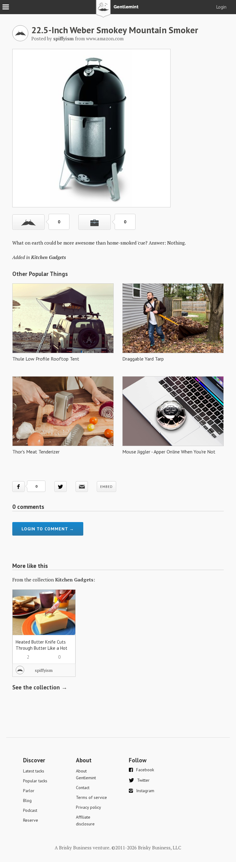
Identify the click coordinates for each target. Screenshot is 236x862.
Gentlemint (118, 11)
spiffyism (44, 670)
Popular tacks (35, 781)
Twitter (143, 780)
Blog (27, 800)
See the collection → (39, 687)
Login (221, 7)
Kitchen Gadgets (48, 257)
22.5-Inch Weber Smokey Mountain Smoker (114, 30)
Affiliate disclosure (85, 820)
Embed (106, 487)
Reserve (30, 820)
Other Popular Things (40, 273)
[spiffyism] (20, 39)
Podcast (30, 810)
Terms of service (91, 797)
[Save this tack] (94, 222)
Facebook (145, 770)
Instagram (145, 790)
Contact (82, 787)
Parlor (28, 790)
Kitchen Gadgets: (75, 580)
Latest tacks (33, 771)
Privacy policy (88, 807)
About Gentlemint (86, 774)
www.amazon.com (105, 38)
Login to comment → (48, 529)
